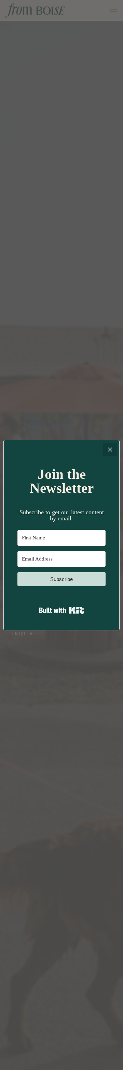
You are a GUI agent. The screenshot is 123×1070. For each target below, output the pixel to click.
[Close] (110, 449)
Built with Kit (61, 610)
